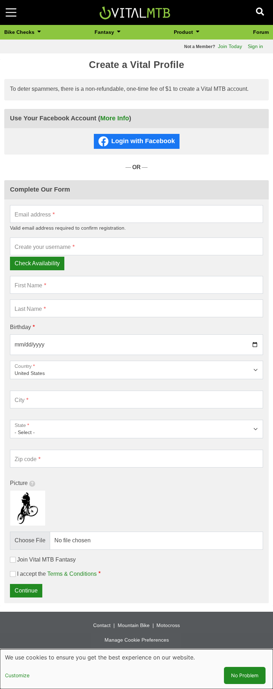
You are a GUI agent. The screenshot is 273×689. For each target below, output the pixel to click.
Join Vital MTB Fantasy (46, 560)
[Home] (134, 12)
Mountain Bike (134, 625)
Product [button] (184, 32)
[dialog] (136, 669)
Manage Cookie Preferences (137, 640)
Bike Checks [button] (20, 32)
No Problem (244, 675)
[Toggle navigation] (11, 12)
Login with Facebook (143, 141)
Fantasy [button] (105, 32)
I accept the (57, 574)
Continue (26, 591)
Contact (102, 625)
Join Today (230, 46)
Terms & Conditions (72, 574)
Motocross (168, 625)
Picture (19, 483)
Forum (261, 32)
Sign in (255, 46)
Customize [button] (17, 675)
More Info (114, 118)
